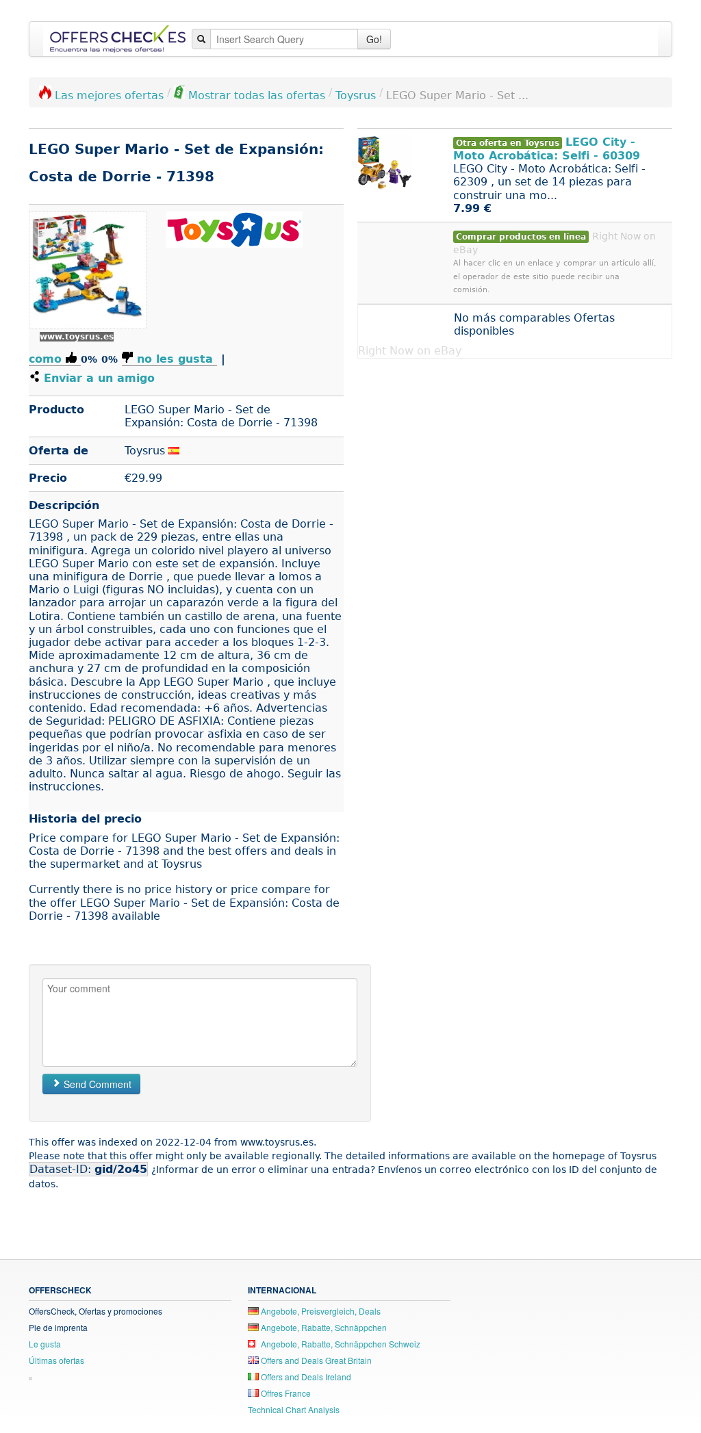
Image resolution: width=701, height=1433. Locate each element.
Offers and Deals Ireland (305, 1376)
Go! (374, 39)
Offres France (285, 1393)
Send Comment (96, 1084)
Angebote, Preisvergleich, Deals (320, 1311)
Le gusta (45, 1344)
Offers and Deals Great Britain (315, 1360)
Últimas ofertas (56, 1360)
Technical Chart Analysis (294, 1409)
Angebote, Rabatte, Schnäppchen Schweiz (339, 1344)
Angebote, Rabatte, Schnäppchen (323, 1327)
